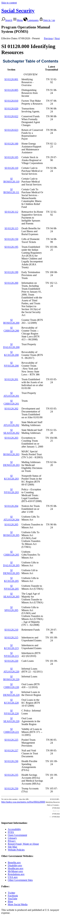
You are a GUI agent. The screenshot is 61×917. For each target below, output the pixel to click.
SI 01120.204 (11, 506)
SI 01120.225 (11, 739)
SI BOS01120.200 (11, 321)
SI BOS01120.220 (11, 678)
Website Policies (16, 849)
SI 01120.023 (11, 130)
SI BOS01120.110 (11, 180)
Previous (48, 38)
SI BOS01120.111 (11, 191)
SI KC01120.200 (11, 353)
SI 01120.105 (11, 157)
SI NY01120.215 (11, 654)
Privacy (12, 841)
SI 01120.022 (11, 116)
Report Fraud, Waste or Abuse (23, 843)
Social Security (17, 10)
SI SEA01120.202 (11, 431)
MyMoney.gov (15, 871)
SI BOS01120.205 (11, 534)
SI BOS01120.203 (11, 453)
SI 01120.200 (11, 283)
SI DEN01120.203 (11, 463)
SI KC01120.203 (11, 477)
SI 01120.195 (11, 246)
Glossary (12, 838)
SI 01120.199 (11, 272)
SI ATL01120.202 (11, 424)
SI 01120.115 (11, 228)
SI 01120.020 (11, 108)
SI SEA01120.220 (11, 720)
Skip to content (9, 2)
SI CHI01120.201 (11, 402)
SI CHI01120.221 (11, 730)
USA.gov (13, 877)
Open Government (17, 835)
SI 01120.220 (11, 660)
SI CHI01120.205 (11, 553)
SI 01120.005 (11, 90)
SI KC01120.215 (11, 647)
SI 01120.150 (11, 239)
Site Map (12, 846)
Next (57, 38)
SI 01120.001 (11, 79)
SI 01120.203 (11, 437)
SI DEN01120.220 (11, 693)
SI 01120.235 (11, 774)
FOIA (11, 832)
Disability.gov (15, 865)
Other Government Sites (20, 880)
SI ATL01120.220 (11, 670)
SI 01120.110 (11, 168)
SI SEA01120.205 (11, 595)
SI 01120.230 (11, 761)
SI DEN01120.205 (11, 572)
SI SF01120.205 (11, 609)
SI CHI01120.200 (11, 329)
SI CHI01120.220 (11, 686)
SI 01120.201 (11, 379)
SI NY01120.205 (11, 587)
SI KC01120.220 (11, 701)
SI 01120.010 (11, 100)
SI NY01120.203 (11, 491)
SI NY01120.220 (11, 712)
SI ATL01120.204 (11, 518)
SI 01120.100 (11, 143)
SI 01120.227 (11, 750)
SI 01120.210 (11, 629)
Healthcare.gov (15, 868)
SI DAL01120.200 (11, 346)
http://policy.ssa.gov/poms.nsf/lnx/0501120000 (23, 802)
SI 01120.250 (11, 788)
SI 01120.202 (11, 408)
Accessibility (14, 829)
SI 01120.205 (11, 524)
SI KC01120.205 (11, 579)
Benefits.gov (14, 862)
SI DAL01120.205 (11, 564)
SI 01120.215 (11, 637)
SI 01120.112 (11, 211)
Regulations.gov (16, 874)
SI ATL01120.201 (11, 394)
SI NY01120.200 (11, 364)
